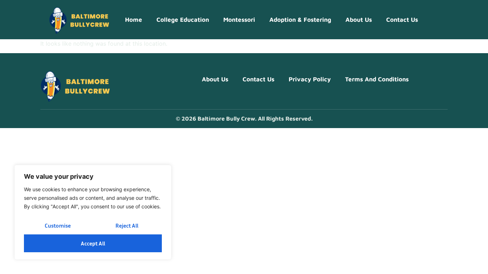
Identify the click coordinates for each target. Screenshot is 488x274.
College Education (182, 19)
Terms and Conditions (377, 79)
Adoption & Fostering (300, 19)
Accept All (93, 243)
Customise (58, 225)
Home (133, 19)
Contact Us (402, 19)
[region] (92, 212)
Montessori (239, 19)
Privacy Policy (310, 79)
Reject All (126, 225)
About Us (358, 19)
